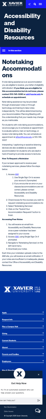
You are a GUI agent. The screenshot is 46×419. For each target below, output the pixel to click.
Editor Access (8, 411)
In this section (14, 50)
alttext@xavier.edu (24, 137)
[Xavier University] (23, 289)
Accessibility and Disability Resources (22, 26)
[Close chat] (38, 374)
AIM (17, 174)
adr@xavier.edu (33, 94)
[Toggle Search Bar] (34, 4)
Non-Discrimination (10, 407)
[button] (38, 411)
